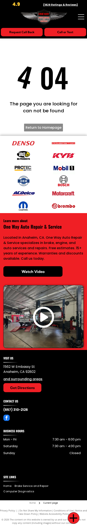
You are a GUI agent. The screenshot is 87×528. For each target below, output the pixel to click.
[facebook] (6, 418)
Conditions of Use (63, 510)
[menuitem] (8, 486)
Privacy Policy (7, 510)
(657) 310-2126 (15, 409)
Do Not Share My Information (35, 510)
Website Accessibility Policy (54, 513)
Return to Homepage (43, 127)
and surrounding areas (22, 379)
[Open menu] (81, 17)
